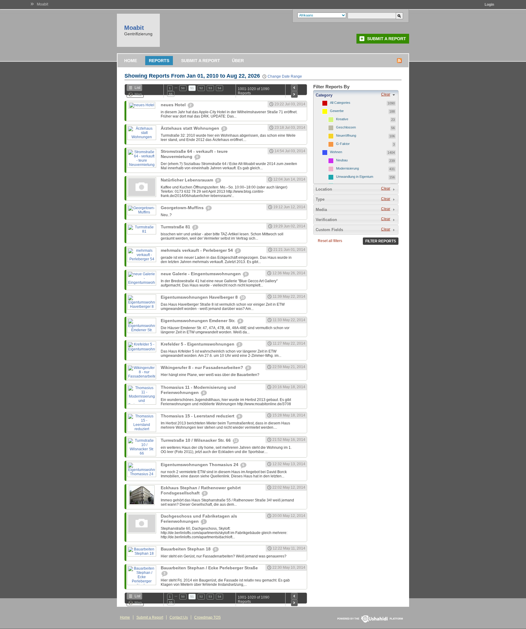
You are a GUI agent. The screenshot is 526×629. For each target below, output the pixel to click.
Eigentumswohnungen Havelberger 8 (200, 297)
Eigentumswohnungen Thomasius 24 (200, 464)
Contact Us (179, 617)
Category (324, 95)
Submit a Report (386, 38)
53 (210, 88)
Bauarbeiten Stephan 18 (186, 548)
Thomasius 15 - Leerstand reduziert (198, 415)
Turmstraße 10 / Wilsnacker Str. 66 (196, 440)
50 (183, 88)
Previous (294, 87)
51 (192, 88)
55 (171, 94)
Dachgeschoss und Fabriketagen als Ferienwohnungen (199, 519)
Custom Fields (329, 229)
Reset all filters (330, 241)
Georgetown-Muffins (183, 207)
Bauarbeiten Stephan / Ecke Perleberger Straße (209, 567)
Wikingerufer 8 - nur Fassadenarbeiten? (202, 367)
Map (138, 94)
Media (321, 209)
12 (235, 440)
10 (242, 297)
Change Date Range (285, 76)
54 (219, 88)
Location (324, 189)
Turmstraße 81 (176, 226)
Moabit (42, 4)
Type (320, 199)
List (137, 88)
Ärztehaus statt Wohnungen (190, 128)
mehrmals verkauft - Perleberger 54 (197, 250)
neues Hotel (174, 104)
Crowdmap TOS (207, 617)
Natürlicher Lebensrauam (187, 179)
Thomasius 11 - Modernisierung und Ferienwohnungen (198, 390)
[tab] (355, 95)
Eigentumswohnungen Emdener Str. (199, 320)
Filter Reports (380, 241)
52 (201, 88)
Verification (326, 219)
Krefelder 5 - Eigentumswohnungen (198, 344)
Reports (159, 60)
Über (238, 60)
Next (294, 94)
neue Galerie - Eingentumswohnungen (201, 273)
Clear (385, 94)
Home (130, 60)
